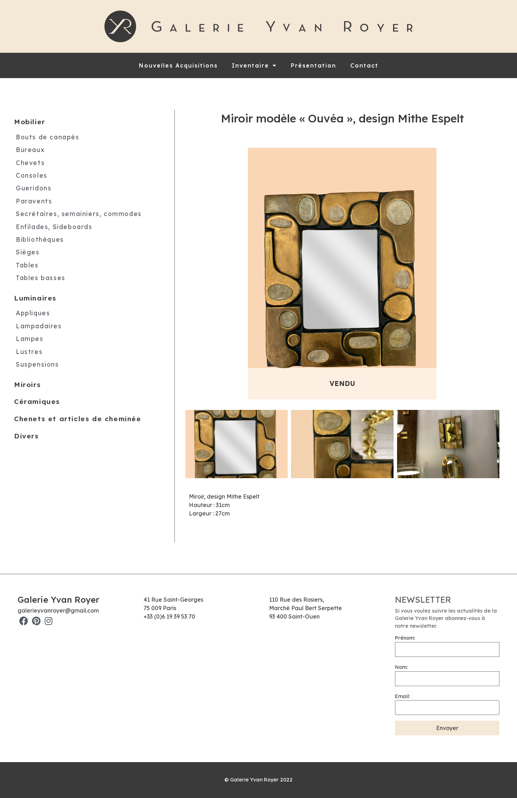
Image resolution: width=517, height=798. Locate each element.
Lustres (29, 351)
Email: (402, 696)
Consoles (31, 175)
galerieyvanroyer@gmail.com (58, 610)
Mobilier (29, 122)
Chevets (30, 162)
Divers (26, 436)
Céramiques (37, 401)
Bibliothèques (40, 239)
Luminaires (35, 298)
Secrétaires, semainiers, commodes (79, 213)
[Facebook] (24, 621)
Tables (27, 265)
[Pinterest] (36, 621)
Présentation (313, 65)
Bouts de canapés (47, 137)
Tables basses (40, 277)
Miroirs (27, 384)
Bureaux (30, 149)
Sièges (28, 252)
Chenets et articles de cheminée (77, 418)
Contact (364, 65)
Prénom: (405, 638)
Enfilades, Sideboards (54, 226)
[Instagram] (48, 621)
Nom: (401, 667)
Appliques (33, 313)
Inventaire (250, 65)
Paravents (34, 201)
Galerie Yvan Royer (58, 599)
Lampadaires (39, 326)
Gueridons (33, 188)
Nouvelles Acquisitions (178, 65)
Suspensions (37, 364)
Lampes (30, 338)
